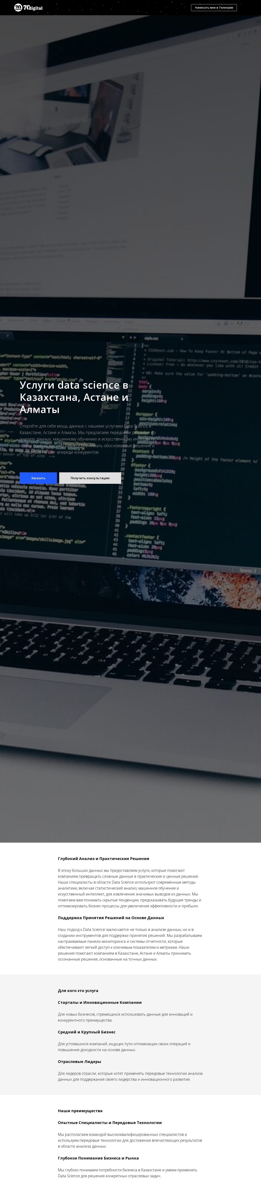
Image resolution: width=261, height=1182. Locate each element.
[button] (38, 478)
